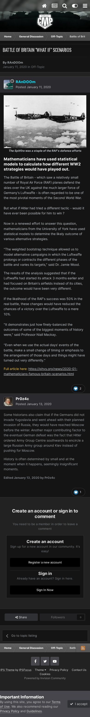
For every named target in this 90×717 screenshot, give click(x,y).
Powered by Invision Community (45, 678)
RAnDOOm (15, 62)
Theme (40, 670)
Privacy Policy (59, 670)
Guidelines (34, 711)
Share (22, 617)
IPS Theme (7, 670)
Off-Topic (38, 67)
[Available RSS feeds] (83, 648)
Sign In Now (45, 590)
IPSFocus (25, 670)
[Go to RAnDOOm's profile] (8, 84)
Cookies (45, 674)
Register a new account (45, 562)
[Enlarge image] (45, 121)
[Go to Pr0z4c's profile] (8, 401)
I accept (80, 704)
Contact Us (79, 670)
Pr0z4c (22, 398)
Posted (33, 87)
